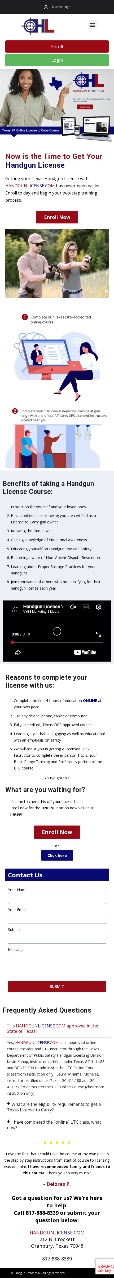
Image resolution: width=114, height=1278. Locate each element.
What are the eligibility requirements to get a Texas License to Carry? (54, 1107)
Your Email (17, 909)
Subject (14, 929)
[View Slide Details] (57, 106)
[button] (92, 24)
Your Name (18, 889)
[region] (57, 106)
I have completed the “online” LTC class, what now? (54, 1125)
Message (16, 949)
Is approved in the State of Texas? (52, 1028)
